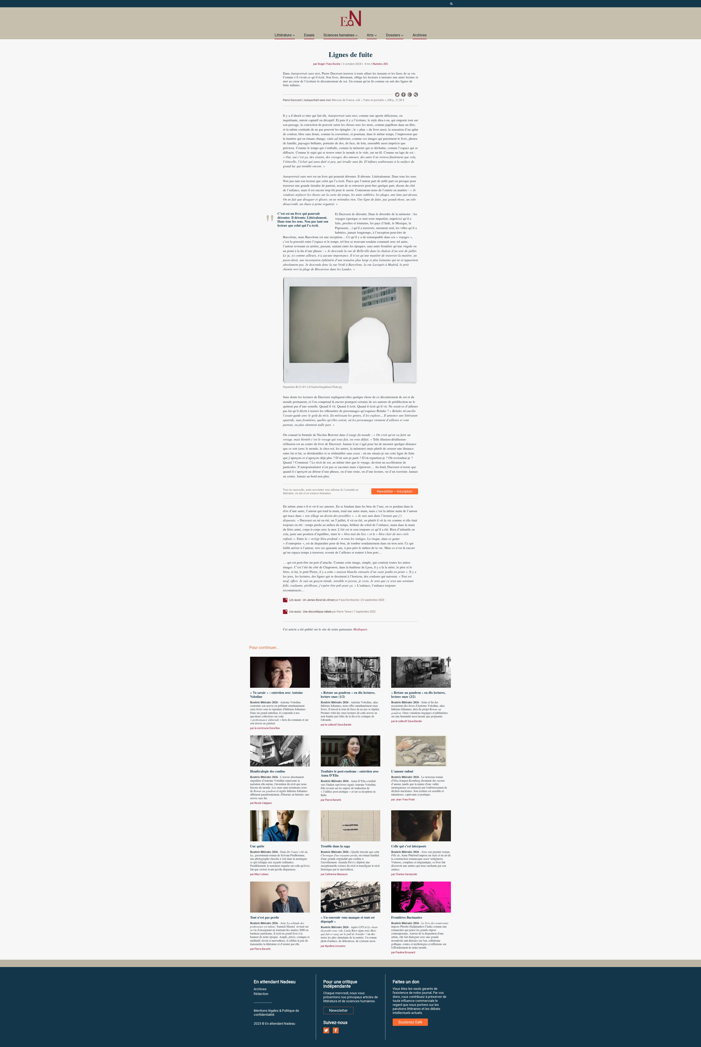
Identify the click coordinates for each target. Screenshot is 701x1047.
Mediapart (360, 629)
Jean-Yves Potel (405, 799)
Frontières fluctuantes (406, 917)
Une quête (257, 846)
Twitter (397, 94)
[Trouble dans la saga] (350, 825)
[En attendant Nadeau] (350, 18)
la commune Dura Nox (267, 728)
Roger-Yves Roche (329, 64)
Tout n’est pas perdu (264, 917)
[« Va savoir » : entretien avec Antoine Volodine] (280, 672)
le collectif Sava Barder (338, 724)
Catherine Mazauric (336, 874)
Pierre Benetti (333, 799)
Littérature (283, 35)
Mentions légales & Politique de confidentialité (276, 1013)
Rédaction (261, 994)
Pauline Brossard (405, 952)
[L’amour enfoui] (421, 750)
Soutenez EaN (410, 1022)
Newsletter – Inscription (394, 491)
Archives (420, 35)
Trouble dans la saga (335, 846)
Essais (309, 35)
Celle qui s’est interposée (408, 846)
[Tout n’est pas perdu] (280, 896)
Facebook (403, 94)
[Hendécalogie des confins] (280, 750)
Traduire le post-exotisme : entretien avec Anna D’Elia (350, 773)
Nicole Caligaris (263, 803)
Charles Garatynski (406, 874)
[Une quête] (280, 825)
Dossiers (393, 35)
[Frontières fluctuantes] (421, 896)
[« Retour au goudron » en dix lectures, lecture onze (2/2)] (421, 672)
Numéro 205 (380, 64)
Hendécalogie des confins (267, 771)
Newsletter (409, 94)
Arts (370, 35)
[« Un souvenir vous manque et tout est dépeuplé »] (350, 896)
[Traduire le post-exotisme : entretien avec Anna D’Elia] (350, 750)
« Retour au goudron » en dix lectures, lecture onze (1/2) (348, 694)
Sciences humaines (338, 35)
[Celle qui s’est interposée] (421, 825)
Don (416, 94)
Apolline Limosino (335, 946)
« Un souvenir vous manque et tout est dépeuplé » (348, 919)
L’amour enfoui (402, 771)
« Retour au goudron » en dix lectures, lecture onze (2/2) (418, 694)
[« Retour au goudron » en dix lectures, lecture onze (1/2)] (350, 672)
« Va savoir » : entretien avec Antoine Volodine (276, 694)
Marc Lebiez (261, 874)
